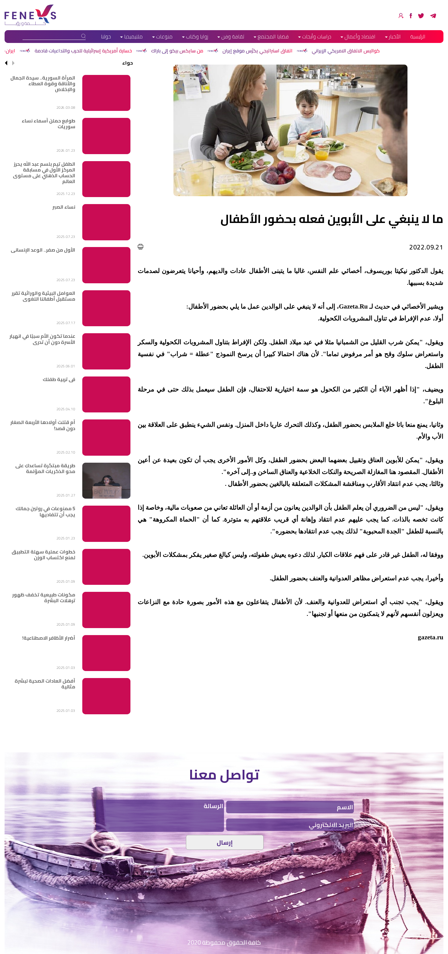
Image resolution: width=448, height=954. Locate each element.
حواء (127, 62)
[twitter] (421, 15)
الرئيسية (417, 36)
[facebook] (411, 15)
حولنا (106, 36)
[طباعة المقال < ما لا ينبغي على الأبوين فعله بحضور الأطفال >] (140, 246)
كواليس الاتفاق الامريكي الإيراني (401, 50)
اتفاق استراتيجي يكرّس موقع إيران (312, 50)
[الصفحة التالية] (6, 63)
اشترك (401, 15)
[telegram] (433, 15)
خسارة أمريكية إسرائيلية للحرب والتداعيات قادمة (138, 50)
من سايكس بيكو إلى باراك (232, 50)
